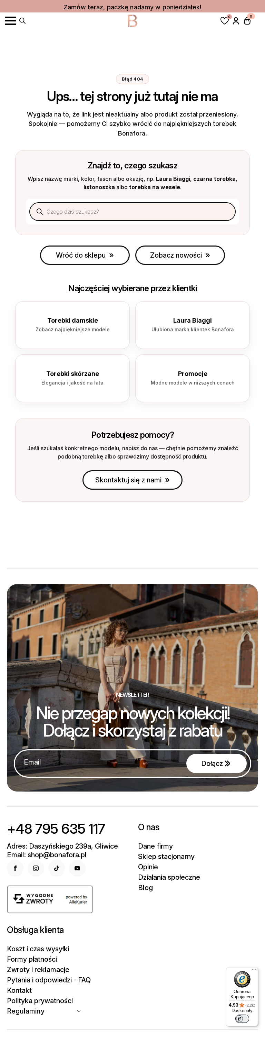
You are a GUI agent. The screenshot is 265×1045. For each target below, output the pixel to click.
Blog (145, 887)
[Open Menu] (10, 20)
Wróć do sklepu (81, 255)
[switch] (242, 1019)
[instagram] (36, 868)
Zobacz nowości (176, 255)
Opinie (148, 866)
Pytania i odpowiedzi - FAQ (49, 980)
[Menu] (254, 971)
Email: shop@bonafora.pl (47, 854)
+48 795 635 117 (56, 829)
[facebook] (15, 868)
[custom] (56, 868)
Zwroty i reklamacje (38, 969)
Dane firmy (155, 846)
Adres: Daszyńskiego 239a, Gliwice (62, 846)
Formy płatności (32, 959)
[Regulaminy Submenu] (80, 1011)
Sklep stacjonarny (166, 856)
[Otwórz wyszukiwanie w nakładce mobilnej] (22, 20)
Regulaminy (26, 1011)
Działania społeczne (169, 877)
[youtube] (77, 868)
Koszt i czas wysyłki (38, 948)
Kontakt (19, 990)
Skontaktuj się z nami (128, 480)
